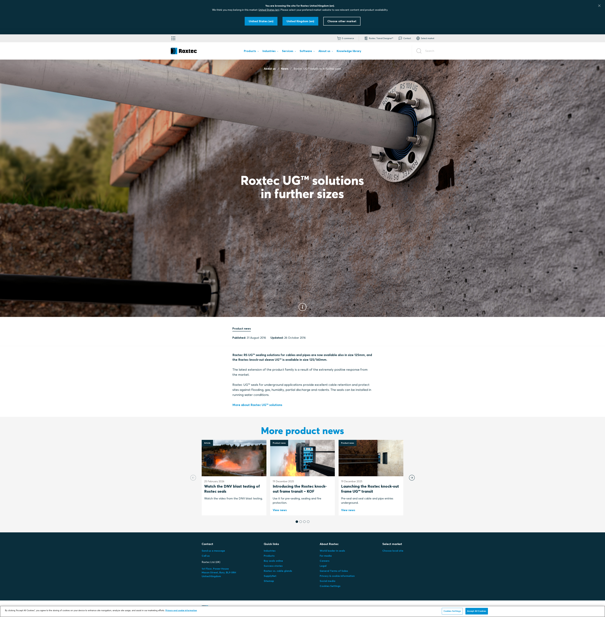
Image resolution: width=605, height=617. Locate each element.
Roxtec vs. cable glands (278, 570)
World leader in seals (332, 550)
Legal (323, 565)
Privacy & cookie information (337, 575)
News (284, 68)
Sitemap (269, 580)
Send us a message (213, 550)
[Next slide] (412, 478)
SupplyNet (270, 575)
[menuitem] (251, 51)
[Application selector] (173, 38)
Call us (206, 555)
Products (269, 555)
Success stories (273, 565)
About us (270, 68)
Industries (270, 550)
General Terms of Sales (334, 570)
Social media (327, 580)
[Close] (599, 6)
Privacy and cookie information (181, 610)
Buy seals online (273, 560)
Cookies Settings (330, 586)
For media (326, 555)
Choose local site (392, 550)
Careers (324, 560)
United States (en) (269, 9)
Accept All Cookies (476, 611)
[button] (297, 521)
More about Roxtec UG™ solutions (257, 405)
